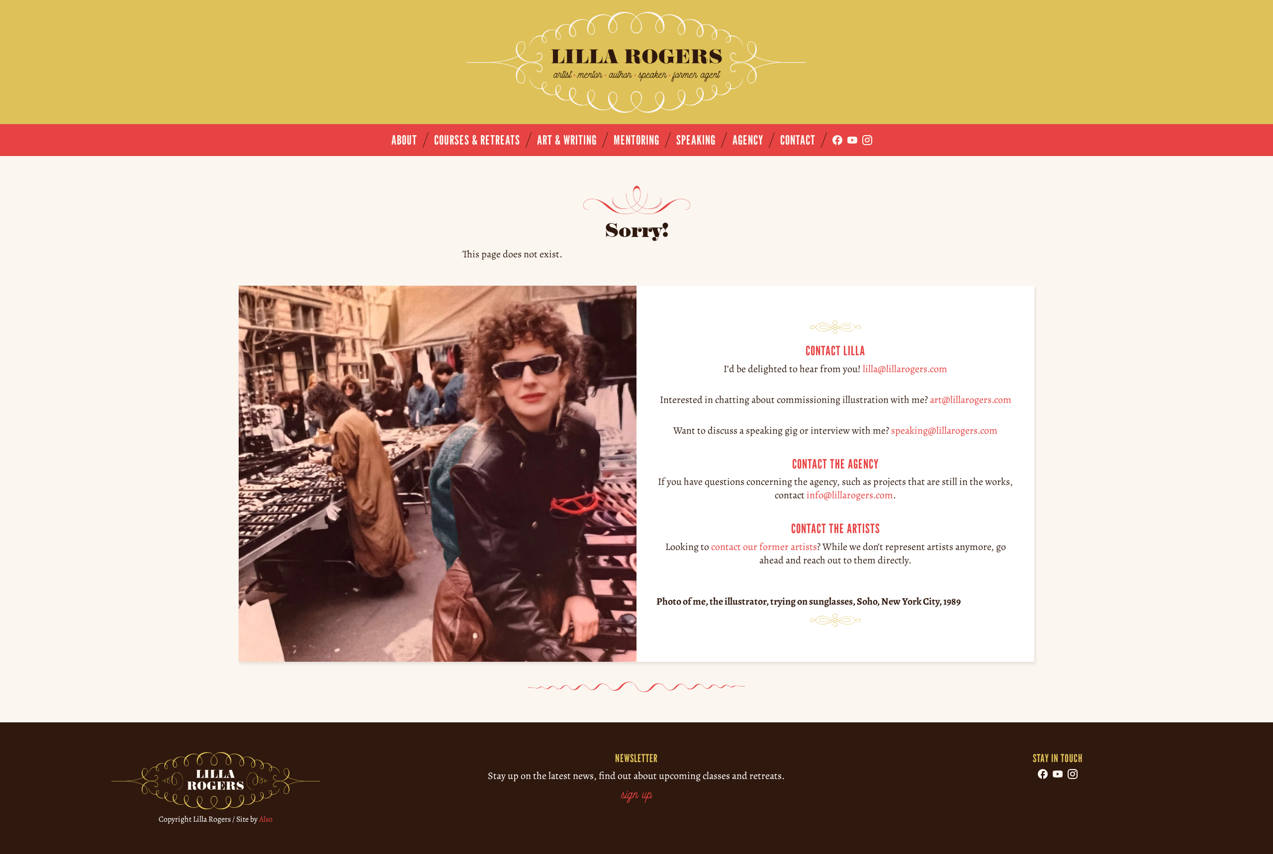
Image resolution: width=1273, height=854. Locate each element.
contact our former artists (764, 546)
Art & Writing (567, 140)
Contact (798, 140)
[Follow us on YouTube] (852, 140)
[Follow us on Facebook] (837, 140)
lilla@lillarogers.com (905, 368)
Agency (747, 140)
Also (266, 819)
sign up (636, 795)
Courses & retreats (477, 140)
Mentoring (636, 140)
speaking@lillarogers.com (944, 430)
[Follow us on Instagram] (867, 140)
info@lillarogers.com (850, 495)
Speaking (696, 140)
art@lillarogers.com (970, 399)
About (404, 140)
